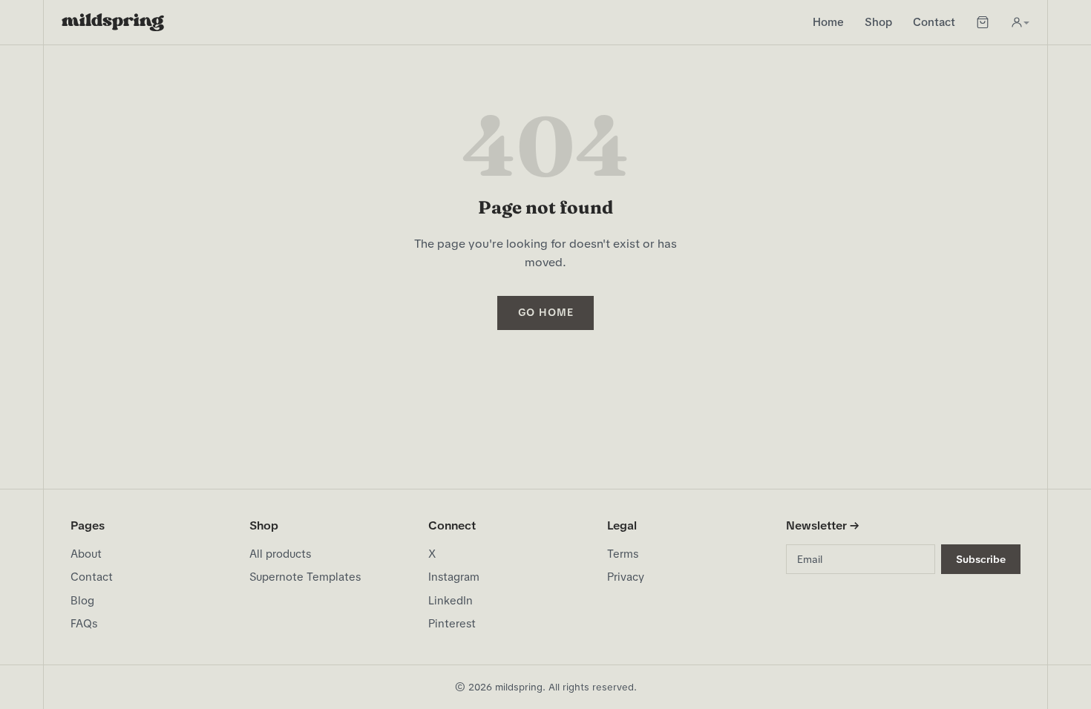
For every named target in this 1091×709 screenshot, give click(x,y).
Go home (546, 312)
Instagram (453, 577)
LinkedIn (450, 600)
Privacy (625, 577)
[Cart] (982, 22)
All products (280, 554)
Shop (878, 22)
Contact (934, 22)
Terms (622, 554)
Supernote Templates (305, 577)
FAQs (84, 623)
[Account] (1019, 22)
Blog (82, 600)
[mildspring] (113, 22)
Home (828, 22)
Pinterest (452, 623)
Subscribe (981, 559)
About (86, 554)
